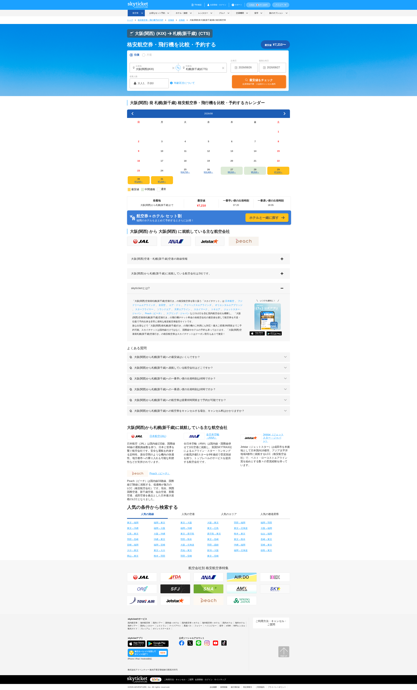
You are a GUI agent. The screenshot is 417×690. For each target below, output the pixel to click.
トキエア (215, 309)
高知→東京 (186, 550)
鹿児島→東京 (214, 533)
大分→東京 (132, 550)
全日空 (162, 305)
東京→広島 (213, 528)
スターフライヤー (144, 309)
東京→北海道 (241, 528)
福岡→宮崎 (159, 545)
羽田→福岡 (239, 522)
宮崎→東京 (266, 545)
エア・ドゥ (174, 305)
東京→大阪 (186, 522)
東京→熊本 (239, 539)
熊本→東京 (239, 533)
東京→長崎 (213, 539)
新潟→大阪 (213, 550)
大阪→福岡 (266, 528)
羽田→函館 (213, 545)
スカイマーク (201, 309)
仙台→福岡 (266, 533)
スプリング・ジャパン (177, 313)
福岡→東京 (159, 522)
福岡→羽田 (266, 522)
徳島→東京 (266, 550)
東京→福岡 (132, 522)
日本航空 (229, 301)
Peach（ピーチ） (154, 313)
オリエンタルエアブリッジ (228, 305)
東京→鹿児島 (187, 533)
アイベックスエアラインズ (197, 305)
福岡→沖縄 (186, 528)
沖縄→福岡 (239, 545)
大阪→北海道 (187, 545)
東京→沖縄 (132, 528)
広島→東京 (132, 533)
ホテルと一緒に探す (264, 217)
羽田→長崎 (132, 539)
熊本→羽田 (159, 556)
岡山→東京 (132, 556)
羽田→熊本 (186, 539)
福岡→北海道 (241, 550)
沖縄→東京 (159, 539)
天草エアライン (182, 309)
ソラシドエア (164, 309)
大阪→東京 (213, 522)
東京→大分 (159, 550)
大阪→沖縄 (159, 533)
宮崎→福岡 (132, 545)
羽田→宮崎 (186, 556)
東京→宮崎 (213, 556)
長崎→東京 (266, 539)
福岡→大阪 (159, 528)
